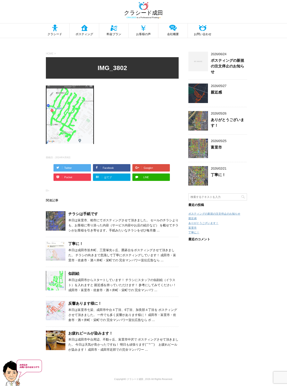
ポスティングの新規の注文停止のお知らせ (227, 66)
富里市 (216, 147)
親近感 (216, 92)
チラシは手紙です (83, 214)
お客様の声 (143, 34)
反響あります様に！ (85, 303)
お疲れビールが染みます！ (90, 333)
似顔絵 (73, 273)
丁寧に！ (75, 244)
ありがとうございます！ (203, 223)
